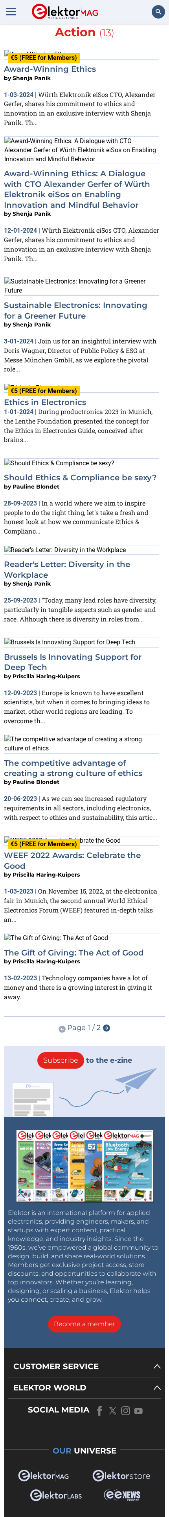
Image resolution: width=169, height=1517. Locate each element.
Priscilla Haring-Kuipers (46, 676)
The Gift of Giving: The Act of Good (74, 952)
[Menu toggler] (11, 11)
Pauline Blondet (36, 486)
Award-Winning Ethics (50, 69)
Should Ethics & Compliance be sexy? (80, 477)
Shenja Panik (32, 78)
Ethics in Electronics (45, 402)
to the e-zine (87, 1060)
